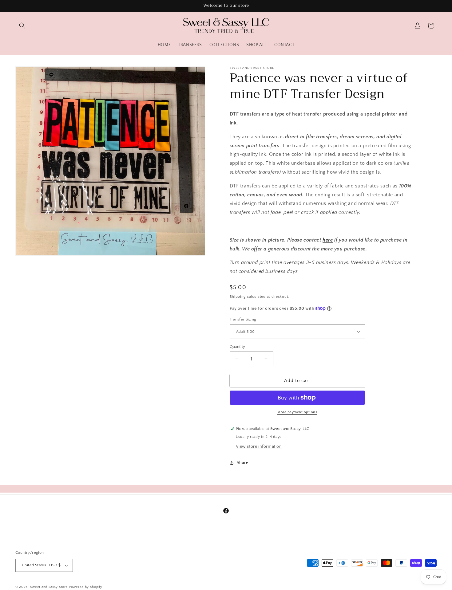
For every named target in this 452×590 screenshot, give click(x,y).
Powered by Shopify (85, 587)
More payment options (297, 412)
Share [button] (242, 462)
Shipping (238, 297)
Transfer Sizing (243, 319)
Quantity (237, 346)
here (328, 240)
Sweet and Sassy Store (49, 587)
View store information (259, 446)
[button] (22, 25)
